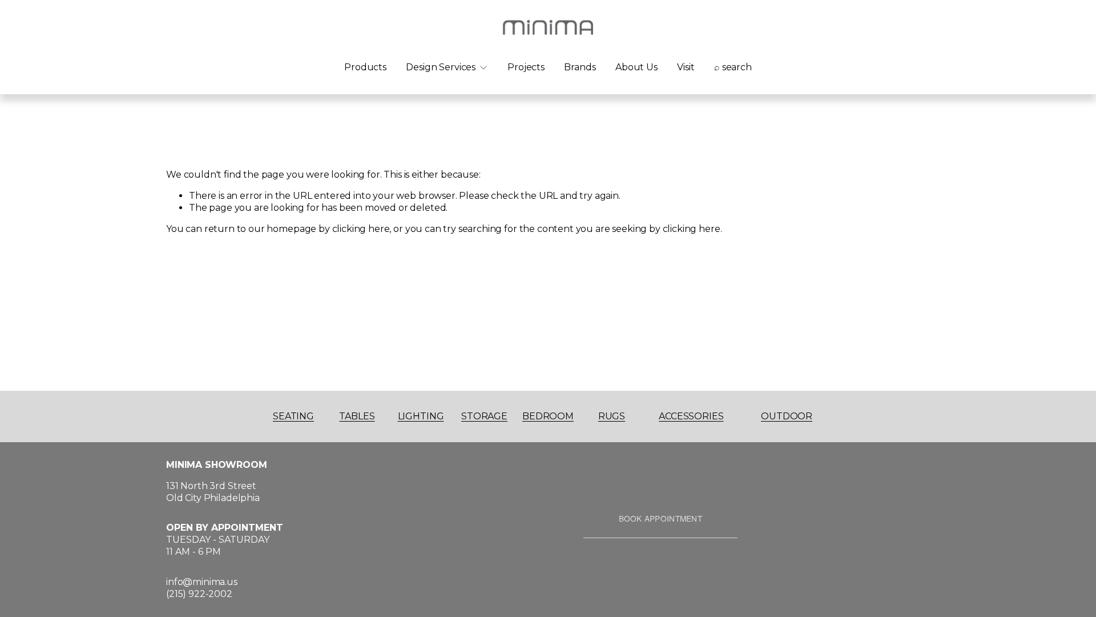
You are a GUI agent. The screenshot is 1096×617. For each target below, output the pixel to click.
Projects (526, 67)
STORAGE (484, 416)
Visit (685, 67)
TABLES (356, 416)
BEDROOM (548, 416)
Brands (579, 67)
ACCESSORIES (691, 416)
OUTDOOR (786, 416)
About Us (636, 67)
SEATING (293, 416)
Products (365, 67)
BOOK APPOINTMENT (660, 518)
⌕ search (733, 67)
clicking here (361, 228)
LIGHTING (421, 416)
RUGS (611, 416)
